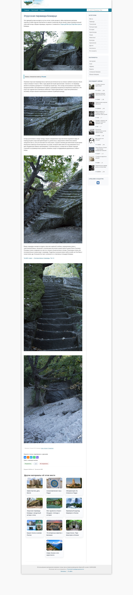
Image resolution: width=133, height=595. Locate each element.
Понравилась (28, 463)
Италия (44, 77)
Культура (91, 40)
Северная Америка (94, 72)
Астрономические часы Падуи (53, 492)
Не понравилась (44, 463)
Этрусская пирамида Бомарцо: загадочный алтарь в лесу (34, 513)
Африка (91, 66)
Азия (90, 64)
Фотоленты (92, 48)
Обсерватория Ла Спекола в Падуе (72, 492)
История (46, 448)
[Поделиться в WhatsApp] (34, 457)
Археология (92, 43)
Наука (91, 35)
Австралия (92, 61)
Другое (91, 45)
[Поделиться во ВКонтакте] (25, 457)
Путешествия (50, 448)
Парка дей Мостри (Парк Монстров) (70, 24)
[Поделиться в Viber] (37, 457)
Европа (91, 69)
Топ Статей (34, 10)
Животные (92, 37)
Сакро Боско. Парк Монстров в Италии (72, 534)
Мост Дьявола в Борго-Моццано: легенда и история (53, 513)
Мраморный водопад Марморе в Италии (73, 512)
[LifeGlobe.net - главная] (43, 4)
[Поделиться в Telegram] (31, 457)
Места (42, 448)
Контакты (63, 571)
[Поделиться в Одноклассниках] (28, 457)
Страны (42, 10)
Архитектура (93, 32)
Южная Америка (94, 74)
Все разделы (93, 51)
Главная (26, 10)
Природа (91, 21)
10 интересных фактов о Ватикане (54, 534)
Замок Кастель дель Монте (33, 492)
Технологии (92, 24)
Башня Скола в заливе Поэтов (34, 534)
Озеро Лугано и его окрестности (52, 554)
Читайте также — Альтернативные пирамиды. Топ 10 (39, 258)
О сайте (70, 571)
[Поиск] (110, 10)
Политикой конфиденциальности (75, 569)
